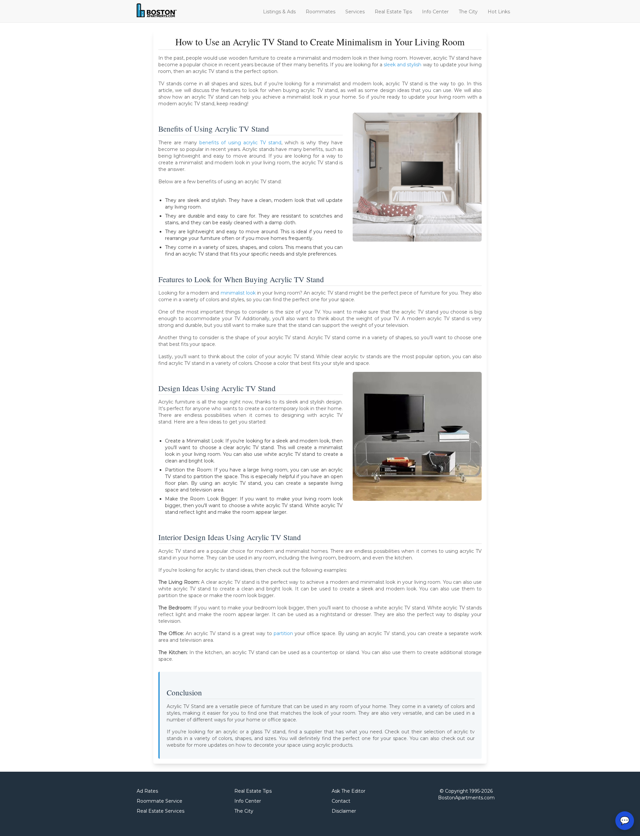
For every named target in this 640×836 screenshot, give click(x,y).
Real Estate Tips (393, 12)
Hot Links (499, 12)
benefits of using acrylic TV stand (240, 143)
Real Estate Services (160, 811)
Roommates (320, 12)
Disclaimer (344, 811)
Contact (341, 801)
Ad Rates (147, 791)
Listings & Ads (279, 12)
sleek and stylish (402, 65)
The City (468, 12)
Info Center (435, 12)
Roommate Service (159, 801)
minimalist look (238, 293)
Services (355, 12)
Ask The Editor (348, 791)
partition (283, 633)
